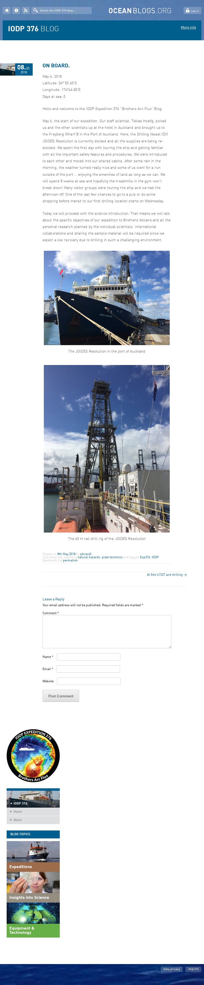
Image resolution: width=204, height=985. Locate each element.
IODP (155, 557)
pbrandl (86, 554)
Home (18, 811)
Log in (195, 11)
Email (47, 669)
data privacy (171, 969)
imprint (193, 969)
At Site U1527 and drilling (167, 575)
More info (188, 27)
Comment (50, 613)
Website (48, 681)
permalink (70, 560)
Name (47, 657)
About (18, 820)
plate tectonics (112, 557)
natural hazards (89, 557)
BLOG (33, 29)
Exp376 (145, 557)
